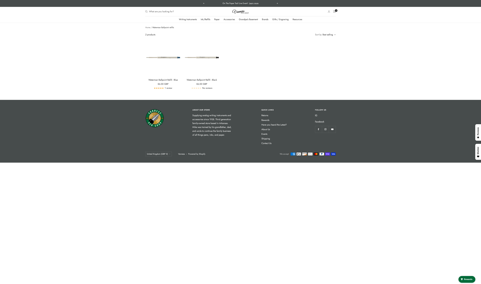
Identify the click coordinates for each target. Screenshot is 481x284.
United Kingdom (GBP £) (157, 153)
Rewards (265, 120)
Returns (264, 115)
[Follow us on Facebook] (318, 129)
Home (147, 27)
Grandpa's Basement (248, 19)
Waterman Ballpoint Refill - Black (202, 80)
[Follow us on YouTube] (332, 129)
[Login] (329, 11)
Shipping (265, 138)
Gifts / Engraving (280, 19)
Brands (265, 19)
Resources (297, 19)
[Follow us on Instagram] (325, 129)
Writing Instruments (188, 19)
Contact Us (266, 143)
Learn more (253, 3)
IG (316, 115)
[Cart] (334, 11)
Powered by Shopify (196, 153)
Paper (217, 19)
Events (264, 134)
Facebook (319, 121)
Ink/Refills (205, 19)
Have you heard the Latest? (274, 124)
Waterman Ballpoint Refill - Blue (163, 80)
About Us (265, 129)
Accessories (229, 19)
